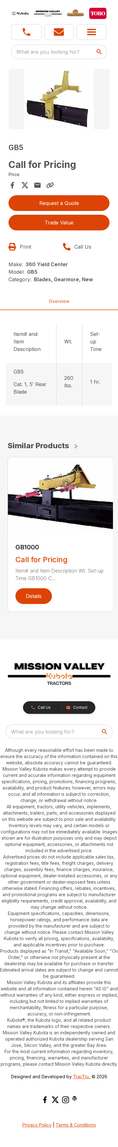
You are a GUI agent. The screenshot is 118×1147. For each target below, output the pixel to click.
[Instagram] (66, 1100)
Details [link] (34, 596)
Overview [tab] (59, 301)
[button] (26, 32)
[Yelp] (74, 1098)
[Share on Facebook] (12, 185)
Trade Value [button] (59, 222)
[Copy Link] (50, 185)
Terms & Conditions (76, 1125)
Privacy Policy (37, 1125)
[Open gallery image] (59, 99)
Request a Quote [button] (59, 203)
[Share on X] (25, 185)
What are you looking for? (48, 52)
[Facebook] (45, 1100)
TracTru (81, 1076)
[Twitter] (55, 1100)
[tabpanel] (59, 100)
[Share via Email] (37, 185)
